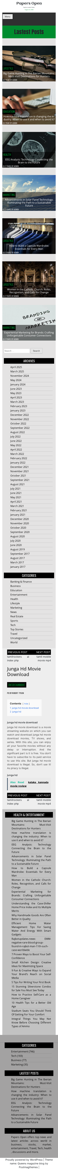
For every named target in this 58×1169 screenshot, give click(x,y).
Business (15, 586)
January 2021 (17, 514)
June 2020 (16, 545)
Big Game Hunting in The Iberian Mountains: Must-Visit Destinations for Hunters (29, 75)
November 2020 (19, 523)
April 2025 (16, 367)
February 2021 (18, 510)
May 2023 (15, 393)
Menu (7, 16)
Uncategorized (18, 638)
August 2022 (17, 432)
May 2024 (15, 380)
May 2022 (15, 445)
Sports (14, 620)
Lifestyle (8, 68)
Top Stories (16, 629)
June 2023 (16, 388)
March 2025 (17, 371)
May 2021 (15, 497)
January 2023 (17, 410)
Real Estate (16, 616)
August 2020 (17, 536)
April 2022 (16, 449)
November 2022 (19, 419)
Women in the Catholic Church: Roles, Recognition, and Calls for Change (29, 291)
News (13, 612)
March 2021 (17, 506)
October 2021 (18, 475)
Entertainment (18, 594)
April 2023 (16, 397)
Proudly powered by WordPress (24, 1159)
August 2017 (17, 558)
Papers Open (29, 3)
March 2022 (17, 454)
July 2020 (15, 540)
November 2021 (19, 471)
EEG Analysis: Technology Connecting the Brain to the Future (29, 161)
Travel (13, 633)
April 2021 (16, 501)
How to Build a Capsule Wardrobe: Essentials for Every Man (29, 247)
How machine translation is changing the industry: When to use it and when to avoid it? (29, 118)
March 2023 (17, 402)
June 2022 (16, 441)
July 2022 (15, 436)
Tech (13, 625)
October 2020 (18, 527)
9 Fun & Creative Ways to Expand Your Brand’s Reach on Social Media (31, 974)
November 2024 (19, 375)
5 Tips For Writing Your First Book (31, 982)
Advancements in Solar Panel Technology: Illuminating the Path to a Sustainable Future (29, 202)
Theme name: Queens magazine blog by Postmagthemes (31, 1163)
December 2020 (19, 519)
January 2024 (17, 384)
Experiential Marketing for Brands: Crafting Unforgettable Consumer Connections (29, 334)
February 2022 (18, 458)
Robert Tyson (18, 693)
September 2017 (20, 553)
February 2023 (18, 406)
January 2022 (17, 462)
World (13, 642)
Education (9, 111)
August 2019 (17, 549)
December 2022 (19, 415)
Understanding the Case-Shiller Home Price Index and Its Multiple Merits (31, 907)
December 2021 (19, 467)
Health (7, 155)
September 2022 (20, 428)
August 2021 (17, 484)
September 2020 (20, 532)
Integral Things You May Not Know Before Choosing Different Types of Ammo (31, 1022)
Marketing (9, 195)
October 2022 (18, 423)
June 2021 (16, 493)
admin (14, 80)
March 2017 (17, 562)
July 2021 (15, 488)
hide (26, 704)
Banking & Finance (21, 581)
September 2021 (20, 480)
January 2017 (17, 566)
